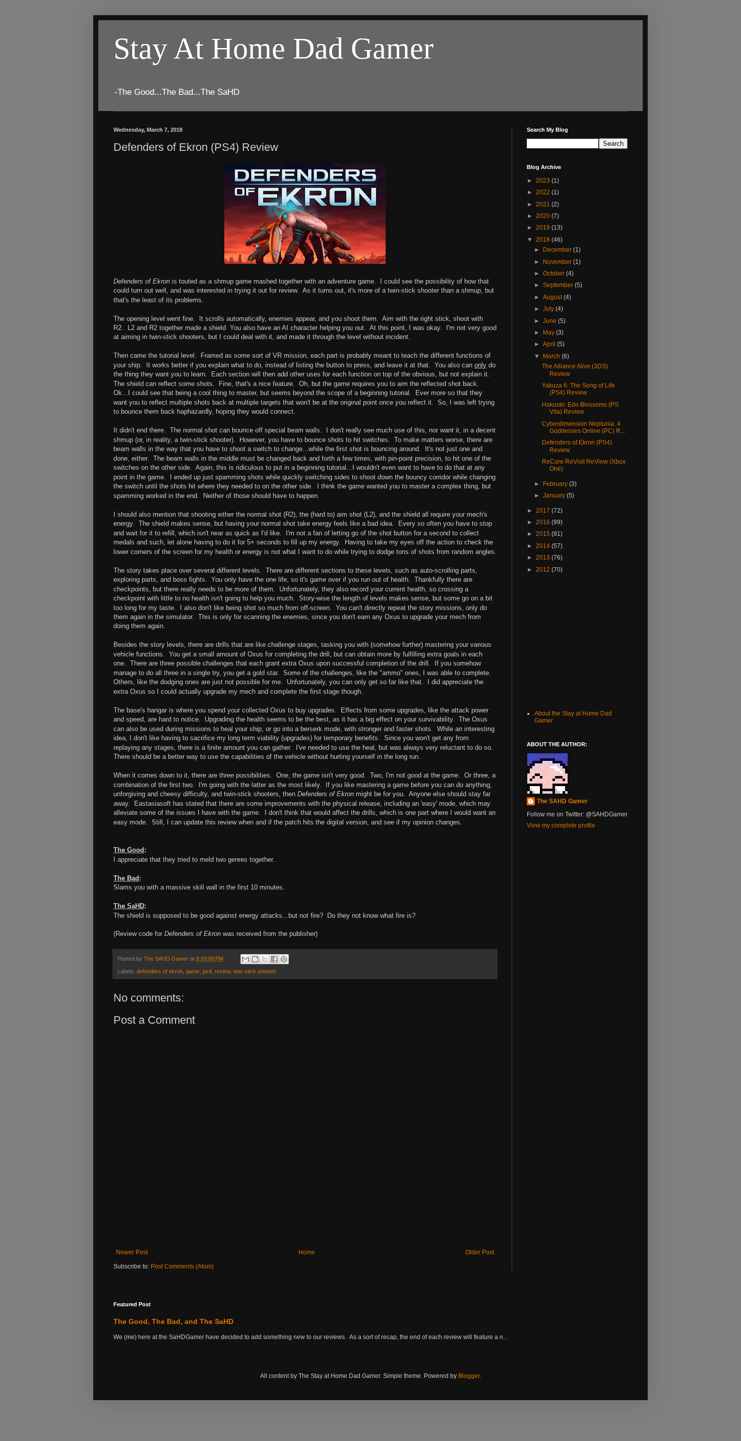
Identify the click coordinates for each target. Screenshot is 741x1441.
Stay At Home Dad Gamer (273, 48)
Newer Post (132, 1252)
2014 (543, 545)
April (550, 344)
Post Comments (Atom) (182, 1266)
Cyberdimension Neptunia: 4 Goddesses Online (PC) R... (583, 427)
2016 (543, 522)
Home (306, 1252)
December (558, 249)
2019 (543, 227)
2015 (543, 533)
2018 (543, 239)
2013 (543, 557)
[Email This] (245, 959)
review (222, 971)
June (550, 320)
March (552, 356)
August (553, 297)
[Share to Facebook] (274, 959)
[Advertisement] (577, 640)
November (558, 261)
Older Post (479, 1252)
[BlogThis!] (255, 959)
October (554, 273)
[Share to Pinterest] (284, 959)
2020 (543, 215)
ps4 (207, 971)
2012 (543, 569)
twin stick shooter (254, 971)
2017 (543, 510)
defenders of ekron (160, 971)
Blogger (468, 1375)
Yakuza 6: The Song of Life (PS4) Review (578, 389)
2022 (543, 192)
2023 (543, 180)
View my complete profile (561, 825)
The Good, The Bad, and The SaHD (173, 1321)
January (555, 495)
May (549, 332)
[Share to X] (265, 959)
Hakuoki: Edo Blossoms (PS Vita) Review (580, 408)
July (549, 308)
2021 (543, 204)
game (193, 971)
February (556, 483)
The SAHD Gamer (562, 801)
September (559, 285)
